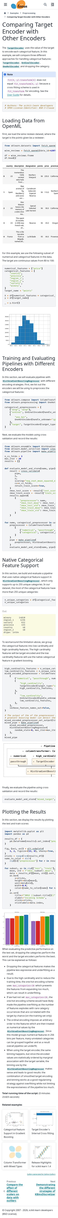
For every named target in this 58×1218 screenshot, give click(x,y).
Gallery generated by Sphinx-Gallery (41, 1174)
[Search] (45, 4)
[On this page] (52, 4)
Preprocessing (29, 13)
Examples (14, 13)
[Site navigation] (5, 4)
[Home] (5, 13)
